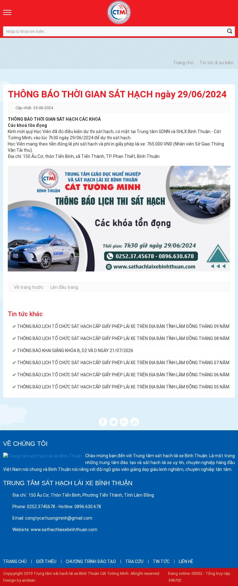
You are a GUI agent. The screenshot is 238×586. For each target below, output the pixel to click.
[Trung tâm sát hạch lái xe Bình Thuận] (119, 12)
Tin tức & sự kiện (216, 62)
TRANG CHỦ (15, 561)
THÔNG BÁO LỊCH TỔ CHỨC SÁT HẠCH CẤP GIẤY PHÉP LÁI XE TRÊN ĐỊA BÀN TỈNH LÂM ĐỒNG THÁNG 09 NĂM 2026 (123, 326)
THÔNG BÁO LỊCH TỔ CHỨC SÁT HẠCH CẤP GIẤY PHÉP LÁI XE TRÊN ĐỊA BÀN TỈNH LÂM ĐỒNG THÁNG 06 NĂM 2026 (123, 374)
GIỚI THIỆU (46, 561)
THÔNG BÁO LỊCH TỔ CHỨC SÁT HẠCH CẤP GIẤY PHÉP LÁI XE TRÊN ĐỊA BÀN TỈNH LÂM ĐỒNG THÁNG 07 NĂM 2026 (123, 362)
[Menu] (7, 12)
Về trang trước (28, 287)
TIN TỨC (161, 561)
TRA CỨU (134, 561)
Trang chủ (183, 62)
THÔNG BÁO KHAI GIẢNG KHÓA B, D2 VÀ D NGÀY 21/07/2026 (75, 350)
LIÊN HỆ (186, 561)
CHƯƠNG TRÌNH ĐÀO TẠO (91, 561)
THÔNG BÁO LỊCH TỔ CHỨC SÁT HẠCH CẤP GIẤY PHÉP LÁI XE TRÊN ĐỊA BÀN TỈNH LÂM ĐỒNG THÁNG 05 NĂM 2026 (123, 386)
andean (28, 580)
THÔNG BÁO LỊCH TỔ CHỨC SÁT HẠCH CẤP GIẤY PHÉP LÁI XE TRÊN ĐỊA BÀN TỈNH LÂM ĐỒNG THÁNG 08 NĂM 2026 (123, 338)
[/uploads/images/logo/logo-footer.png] (42, 455)
